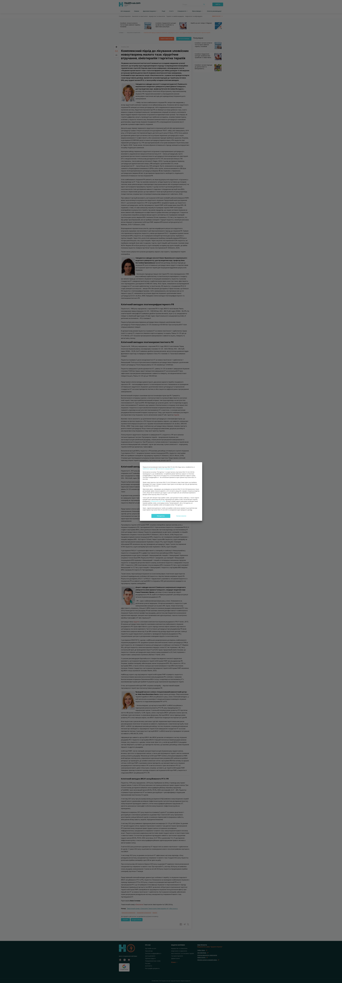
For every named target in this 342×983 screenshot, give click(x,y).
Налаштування (181, 516)
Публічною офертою (149, 469)
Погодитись (161, 516)
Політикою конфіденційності (166, 469)
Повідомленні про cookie (158, 501)
